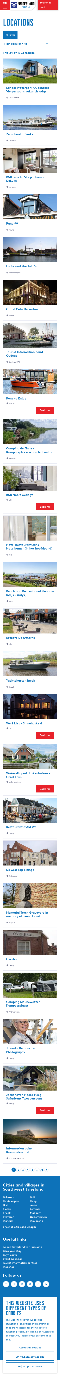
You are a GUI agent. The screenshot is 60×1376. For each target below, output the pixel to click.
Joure (33, 1205)
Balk (33, 1197)
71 (42, 1170)
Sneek (7, 1213)
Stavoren (8, 1217)
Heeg (33, 1201)
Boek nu (45, 410)
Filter (12, 35)
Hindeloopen (11, 1201)
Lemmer (35, 1209)
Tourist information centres (20, 1262)
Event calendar (12, 1258)
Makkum (35, 1213)
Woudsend (36, 1220)
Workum (8, 1220)
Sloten (7, 1209)
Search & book (45, 5)
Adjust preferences (30, 1366)
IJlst (5, 1205)
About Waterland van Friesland (22, 1247)
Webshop (8, 1266)
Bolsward (8, 1197)
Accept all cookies (30, 1347)
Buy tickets (10, 1255)
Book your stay (12, 1251)
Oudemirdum (38, 1217)
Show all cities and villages (19, 1226)
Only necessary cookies (30, 1356)
